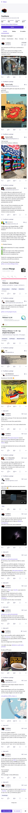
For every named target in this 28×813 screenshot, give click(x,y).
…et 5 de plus (3, 291)
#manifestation (10, 38)
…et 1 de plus (3, 340)
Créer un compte (7, 811)
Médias (14, 31)
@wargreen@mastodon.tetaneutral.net (9, 18)
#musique (21, 38)
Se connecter (17, 811)
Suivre (12, 27)
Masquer (23, 57)
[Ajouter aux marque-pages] (20, 77)
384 (2, 21)
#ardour (3, 38)
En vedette (23, 31)
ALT (25, 73)
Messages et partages (6, 36)
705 (9, 21)
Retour (5, 2)
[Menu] (25, 27)
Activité (5, 31)
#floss (16, 38)
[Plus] (26, 77)
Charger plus (14, 802)
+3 (25, 38)
